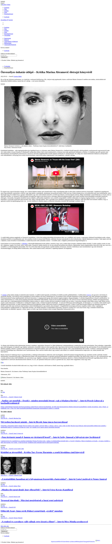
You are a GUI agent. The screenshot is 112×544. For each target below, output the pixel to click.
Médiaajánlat (7, 43)
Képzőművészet (8, 14)
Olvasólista (7, 35)
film (2, 390)
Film (5, 9)
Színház (6, 11)
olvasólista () (4, 20)
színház (3, 415)
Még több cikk (5, 526)
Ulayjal (89, 295)
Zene (5, 12)
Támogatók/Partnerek (10, 44)
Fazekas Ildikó (18, 76)
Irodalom (6, 7)
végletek (4, 295)
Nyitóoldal (7, 66)
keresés (11, 20)
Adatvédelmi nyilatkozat (11, 41)
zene (2, 493)
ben (26, 243)
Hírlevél (6, 40)
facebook (6, 17)
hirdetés (3, 1)
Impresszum (7, 38)
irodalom (3, 430)
